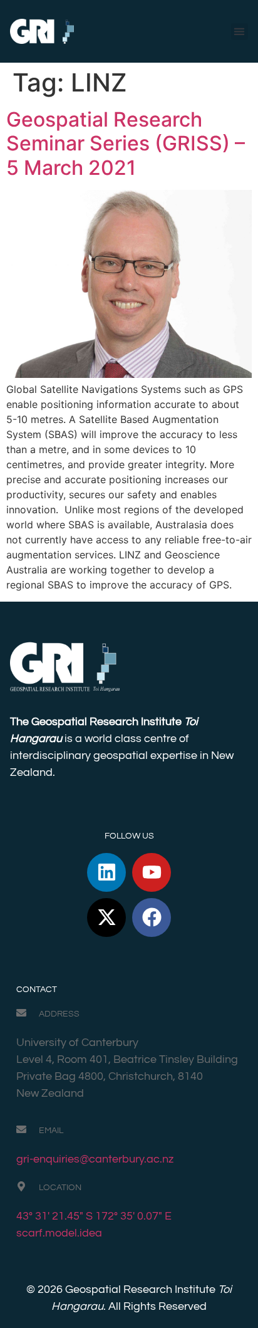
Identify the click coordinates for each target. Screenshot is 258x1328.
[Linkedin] (106, 872)
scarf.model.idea (59, 1233)
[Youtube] (151, 872)
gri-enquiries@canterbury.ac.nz (94, 1159)
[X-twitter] (106, 917)
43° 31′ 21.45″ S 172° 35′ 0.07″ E (94, 1216)
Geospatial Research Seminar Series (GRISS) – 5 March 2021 (125, 143)
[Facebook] (151, 917)
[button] (239, 31)
